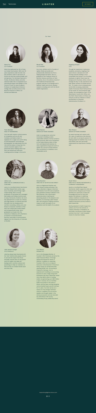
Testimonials (12, 4)
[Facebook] (49, 396)
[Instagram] (47, 396)
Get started (88, 4)
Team (4, 4)
